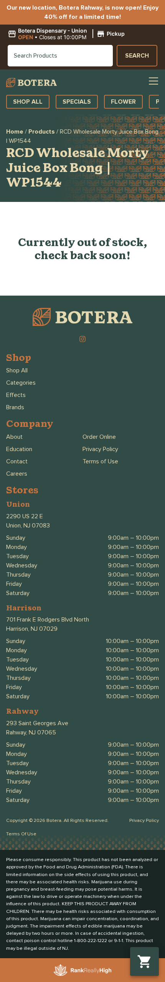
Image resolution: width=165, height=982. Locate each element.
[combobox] (60, 55)
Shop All (17, 370)
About (14, 437)
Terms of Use (100, 461)
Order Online (99, 437)
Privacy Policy (100, 449)
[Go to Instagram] (82, 339)
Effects (16, 395)
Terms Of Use (21, 834)
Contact (17, 461)
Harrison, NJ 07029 (32, 629)
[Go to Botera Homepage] (31, 82)
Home (14, 132)
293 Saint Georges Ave (37, 723)
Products (41, 132)
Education (19, 449)
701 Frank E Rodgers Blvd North (47, 620)
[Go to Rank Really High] (82, 970)
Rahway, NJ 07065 (31, 732)
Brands (15, 407)
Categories (21, 383)
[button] (67, 34)
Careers (16, 474)
